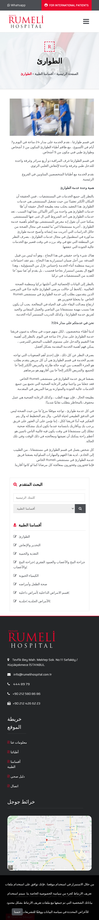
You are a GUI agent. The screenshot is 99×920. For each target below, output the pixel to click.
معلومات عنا (19, 742)
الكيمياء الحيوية (29, 575)
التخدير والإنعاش (30, 545)
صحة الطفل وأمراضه (33, 584)
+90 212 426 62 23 (26, 703)
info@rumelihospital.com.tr (32, 674)
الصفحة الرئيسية (67, 73)
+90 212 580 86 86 (26, 693)
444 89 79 (21, 684)
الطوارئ (24, 536)
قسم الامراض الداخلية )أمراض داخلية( (44, 592)
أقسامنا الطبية (44, 73)
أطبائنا (15, 752)
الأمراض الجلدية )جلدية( (34, 601)
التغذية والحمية (28, 553)
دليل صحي (18, 776)
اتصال (14, 786)
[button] (80, 508)
